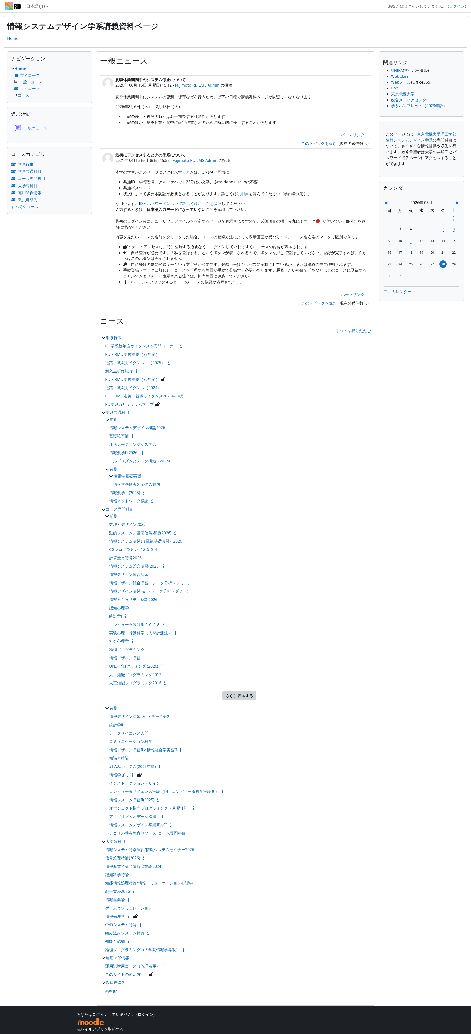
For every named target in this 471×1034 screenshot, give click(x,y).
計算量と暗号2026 (125, 558)
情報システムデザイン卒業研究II (138, 825)
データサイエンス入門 (128, 733)
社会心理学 (119, 641)
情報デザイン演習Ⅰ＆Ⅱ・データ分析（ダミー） (150, 591)
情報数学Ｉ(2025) (124, 492)
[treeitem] (49, 82)
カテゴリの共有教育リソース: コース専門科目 (145, 833)
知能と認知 (115, 941)
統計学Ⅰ (115, 616)
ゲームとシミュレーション (128, 908)
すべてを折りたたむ (353, 330)
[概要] (182, 346)
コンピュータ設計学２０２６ (134, 624)
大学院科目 (115, 841)
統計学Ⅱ (116, 725)
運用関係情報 (117, 957)
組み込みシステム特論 (124, 933)
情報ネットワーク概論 (128, 501)
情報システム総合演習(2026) (134, 566)
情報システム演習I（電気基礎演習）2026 (145, 541)
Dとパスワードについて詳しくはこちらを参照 (181, 203)
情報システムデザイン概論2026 (137, 427)
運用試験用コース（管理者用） (132, 966)
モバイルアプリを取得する (100, 1029)
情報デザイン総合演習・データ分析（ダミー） (150, 583)
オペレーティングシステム (132, 444)
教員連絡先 (115, 982)
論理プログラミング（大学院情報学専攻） (142, 949)
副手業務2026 (117, 891)
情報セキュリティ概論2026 (133, 599)
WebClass (400, 76)
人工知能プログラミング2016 (135, 683)
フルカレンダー (397, 291)
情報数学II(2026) (124, 452)
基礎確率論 (119, 436)
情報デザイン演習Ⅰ (125, 658)
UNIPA (397, 70)
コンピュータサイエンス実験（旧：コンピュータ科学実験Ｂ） (164, 791)
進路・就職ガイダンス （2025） (135, 362)
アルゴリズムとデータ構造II (134, 816)
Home (12, 38)
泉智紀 (111, 991)
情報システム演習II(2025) (131, 800)
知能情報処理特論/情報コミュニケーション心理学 (149, 883)
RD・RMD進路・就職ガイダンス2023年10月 (144, 396)
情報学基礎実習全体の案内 (136, 484)
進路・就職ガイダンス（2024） (133, 387)
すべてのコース (25, 206)
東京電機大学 (403, 94)
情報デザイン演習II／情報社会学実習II (143, 750)
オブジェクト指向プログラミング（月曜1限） (149, 808)
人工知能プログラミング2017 (135, 674)
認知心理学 (119, 608)
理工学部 (448, 134)
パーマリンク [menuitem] (353, 135)
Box (394, 88)
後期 (114, 469)
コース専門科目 (119, 509)
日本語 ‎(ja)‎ (35, 6)
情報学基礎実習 (127, 476)
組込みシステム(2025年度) (132, 766)
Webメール (401, 82)
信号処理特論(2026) (122, 858)
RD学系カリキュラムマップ (129, 404)
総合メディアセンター (410, 99)
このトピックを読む (319, 143)
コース (23, 95)
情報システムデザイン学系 (409, 140)
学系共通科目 (117, 412)
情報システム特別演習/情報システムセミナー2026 (149, 849)
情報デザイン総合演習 (128, 574)
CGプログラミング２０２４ (133, 549)
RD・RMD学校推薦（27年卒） (132, 354)
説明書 (243, 193)
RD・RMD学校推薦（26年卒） (132, 379)
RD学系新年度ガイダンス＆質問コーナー (141, 346)
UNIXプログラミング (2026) (133, 666)
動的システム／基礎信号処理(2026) (140, 533)
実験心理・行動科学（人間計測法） (140, 633)
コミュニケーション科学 (130, 741)
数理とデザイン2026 (127, 524)
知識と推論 (119, 758)
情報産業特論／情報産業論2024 (133, 866)
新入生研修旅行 (119, 371)
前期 (114, 419)
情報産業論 (115, 899)
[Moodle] (90, 1021)
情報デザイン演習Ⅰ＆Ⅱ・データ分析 (140, 716)
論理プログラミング (126, 649)
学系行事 (113, 337)
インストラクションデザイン (134, 783)
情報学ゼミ (119, 775)
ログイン (457, 6)
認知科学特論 (117, 874)
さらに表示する (239, 695)
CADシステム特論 (121, 924)
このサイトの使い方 (123, 974)
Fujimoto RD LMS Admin (197, 85)
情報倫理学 (115, 916)
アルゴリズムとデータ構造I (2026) (139, 461)
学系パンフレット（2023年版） (419, 105)
